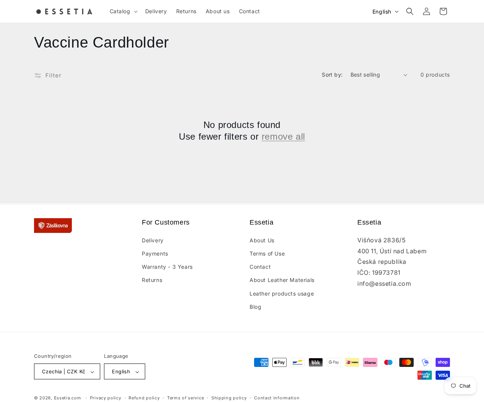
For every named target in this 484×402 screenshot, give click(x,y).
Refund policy (144, 397)
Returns (152, 280)
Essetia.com (67, 398)
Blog (255, 306)
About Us (262, 240)
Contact (260, 266)
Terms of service (185, 397)
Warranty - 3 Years (167, 266)
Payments (155, 253)
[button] (123, 11)
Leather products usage (282, 293)
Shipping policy (229, 397)
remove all (283, 136)
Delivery (153, 240)
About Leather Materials (282, 280)
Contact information (276, 397)
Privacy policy (105, 397)
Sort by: (332, 74)
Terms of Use (267, 253)
